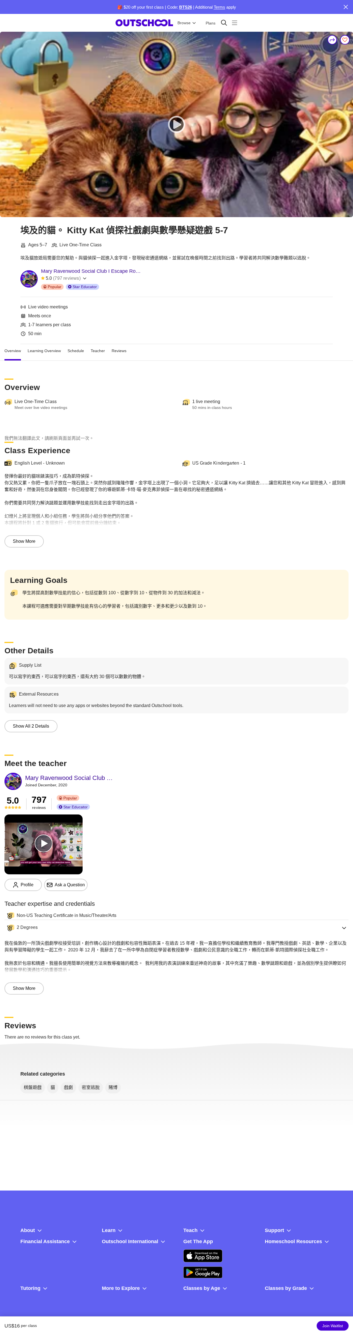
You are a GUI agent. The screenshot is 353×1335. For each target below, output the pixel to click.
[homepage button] (144, 22)
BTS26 (185, 7)
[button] (176, 927)
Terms (219, 7)
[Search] (224, 22)
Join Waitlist (332, 1326)
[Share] (332, 40)
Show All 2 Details (31, 726)
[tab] (12, 350)
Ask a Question (70, 884)
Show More (24, 541)
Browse (184, 23)
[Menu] (234, 23)
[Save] (345, 40)
